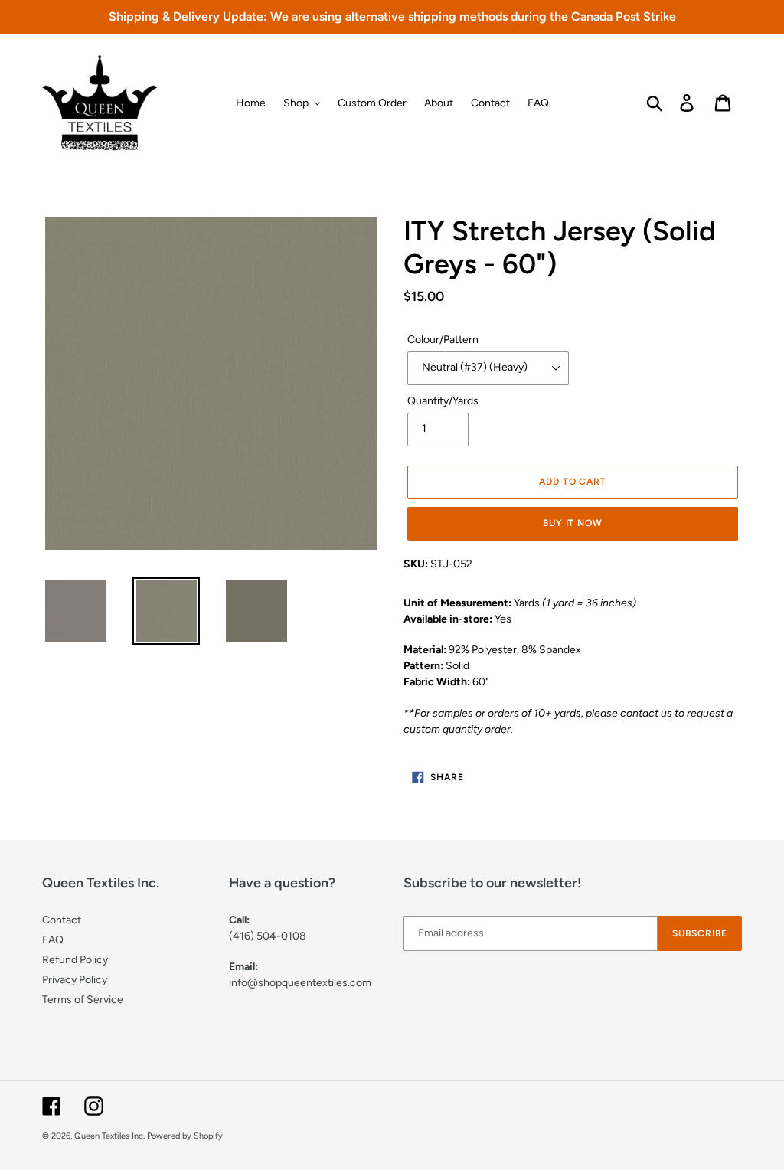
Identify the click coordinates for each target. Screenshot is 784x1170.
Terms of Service (82, 999)
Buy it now (573, 523)
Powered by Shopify (185, 1136)
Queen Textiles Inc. (109, 1136)
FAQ (53, 939)
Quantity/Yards (443, 400)
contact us (646, 713)
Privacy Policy (74, 979)
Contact (61, 920)
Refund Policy (75, 959)
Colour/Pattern (443, 339)
